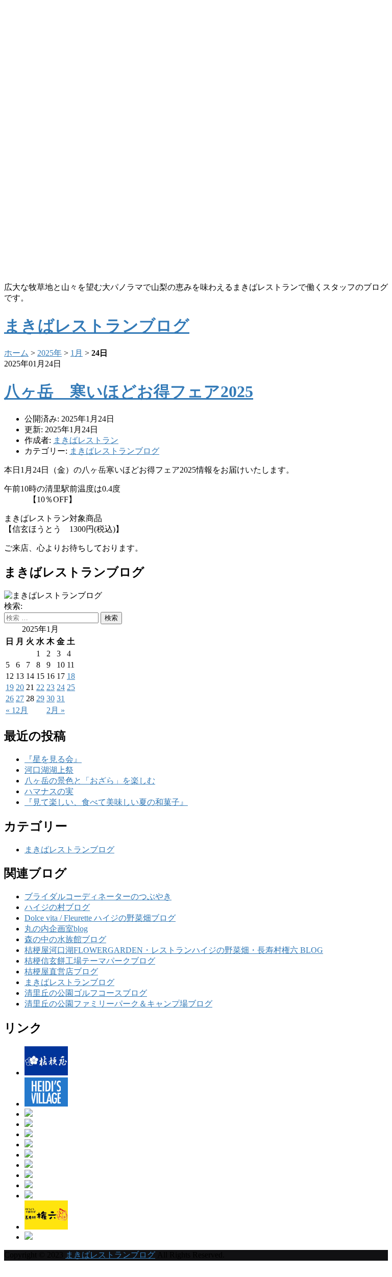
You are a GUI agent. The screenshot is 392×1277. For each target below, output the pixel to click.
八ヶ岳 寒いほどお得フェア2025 (128, 391)
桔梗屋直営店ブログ (61, 971)
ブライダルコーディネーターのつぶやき (98, 896)
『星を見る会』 (53, 759)
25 (71, 687)
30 (50, 698)
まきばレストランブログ (114, 451)
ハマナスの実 (49, 791)
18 (71, 676)
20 (20, 687)
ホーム (16, 353)
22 (40, 687)
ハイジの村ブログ (57, 907)
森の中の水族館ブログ (65, 939)
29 (40, 698)
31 (61, 698)
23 (50, 687)
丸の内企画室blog (56, 928)
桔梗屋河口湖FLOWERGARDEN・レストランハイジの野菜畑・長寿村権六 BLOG (173, 950)
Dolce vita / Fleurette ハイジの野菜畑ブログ (100, 918)
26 (10, 698)
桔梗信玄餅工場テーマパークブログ (89, 960)
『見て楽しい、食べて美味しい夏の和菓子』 (106, 802)
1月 (76, 353)
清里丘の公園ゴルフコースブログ (85, 993)
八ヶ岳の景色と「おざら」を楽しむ (89, 780)
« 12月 (17, 710)
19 (10, 687)
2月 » (55, 710)
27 (20, 698)
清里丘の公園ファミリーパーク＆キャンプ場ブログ (118, 1003)
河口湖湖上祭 (49, 770)
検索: (13, 606)
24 (61, 687)
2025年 (49, 353)
